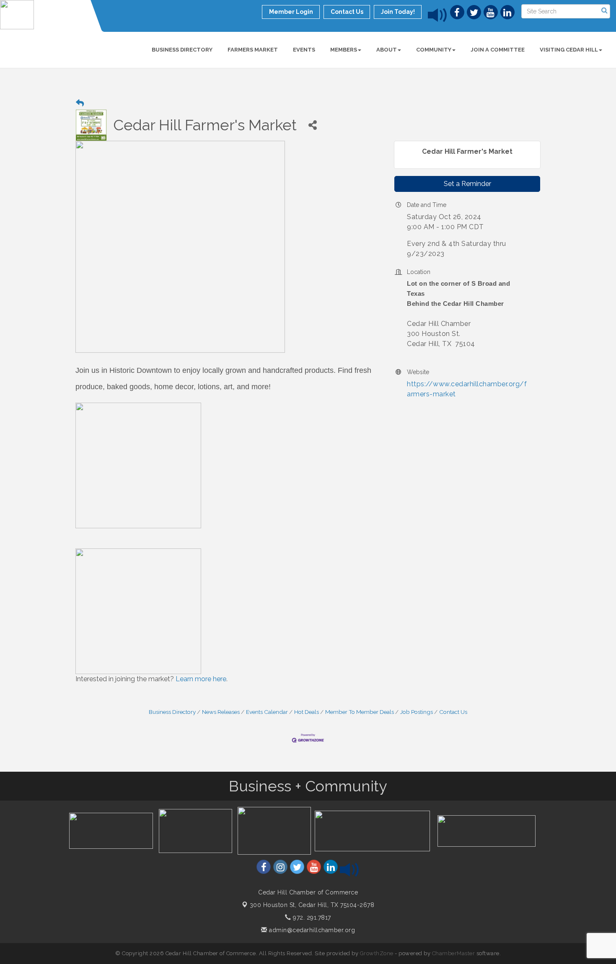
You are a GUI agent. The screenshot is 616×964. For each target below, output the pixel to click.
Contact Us (453, 711)
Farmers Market (253, 50)
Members (343, 50)
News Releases (221, 711)
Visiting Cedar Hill (569, 50)
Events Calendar (267, 711)
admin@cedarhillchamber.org (311, 930)
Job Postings (416, 711)
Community (433, 50)
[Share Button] (312, 125)
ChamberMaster (453, 953)
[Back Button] (80, 103)
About (386, 50)
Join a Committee (498, 50)
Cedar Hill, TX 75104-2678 (312, 905)
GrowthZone (376, 953)
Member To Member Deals (359, 711)
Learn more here (201, 679)
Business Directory (182, 50)
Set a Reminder (467, 184)
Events (304, 50)
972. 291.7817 (311, 917)
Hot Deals (306, 711)
